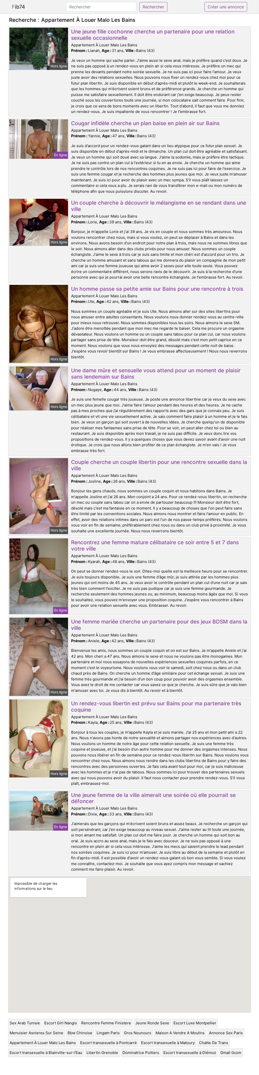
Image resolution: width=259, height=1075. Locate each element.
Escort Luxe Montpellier (195, 1023)
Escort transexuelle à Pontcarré (108, 1042)
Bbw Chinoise (80, 1032)
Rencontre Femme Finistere (106, 1023)
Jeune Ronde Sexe (152, 1023)
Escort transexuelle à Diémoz (189, 1052)
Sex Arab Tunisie (25, 1023)
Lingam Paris (108, 1032)
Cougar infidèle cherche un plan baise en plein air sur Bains (145, 123)
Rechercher (153, 6)
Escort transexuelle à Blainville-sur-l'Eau (46, 1052)
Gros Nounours (137, 1032)
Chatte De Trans (213, 1042)
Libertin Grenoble (102, 1052)
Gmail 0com (230, 1052)
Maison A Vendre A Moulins (180, 1032)
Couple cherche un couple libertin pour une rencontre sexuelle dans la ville (159, 465)
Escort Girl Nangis (60, 1023)
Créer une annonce (226, 6)
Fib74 (18, 7)
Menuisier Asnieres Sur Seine (36, 1032)
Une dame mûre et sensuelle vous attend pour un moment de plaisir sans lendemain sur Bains (156, 373)
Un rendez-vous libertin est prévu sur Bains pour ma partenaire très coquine (156, 706)
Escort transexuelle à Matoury (168, 1042)
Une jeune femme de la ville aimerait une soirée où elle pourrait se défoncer (153, 798)
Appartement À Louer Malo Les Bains (43, 1042)
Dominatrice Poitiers (140, 1052)
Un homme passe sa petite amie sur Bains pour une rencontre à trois (157, 289)
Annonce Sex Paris (226, 1032)
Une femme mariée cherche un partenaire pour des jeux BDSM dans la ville (159, 624)
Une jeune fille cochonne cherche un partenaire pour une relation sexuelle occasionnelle (152, 34)
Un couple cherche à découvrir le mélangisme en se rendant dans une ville (158, 206)
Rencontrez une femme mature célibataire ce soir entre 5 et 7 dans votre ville (155, 545)
